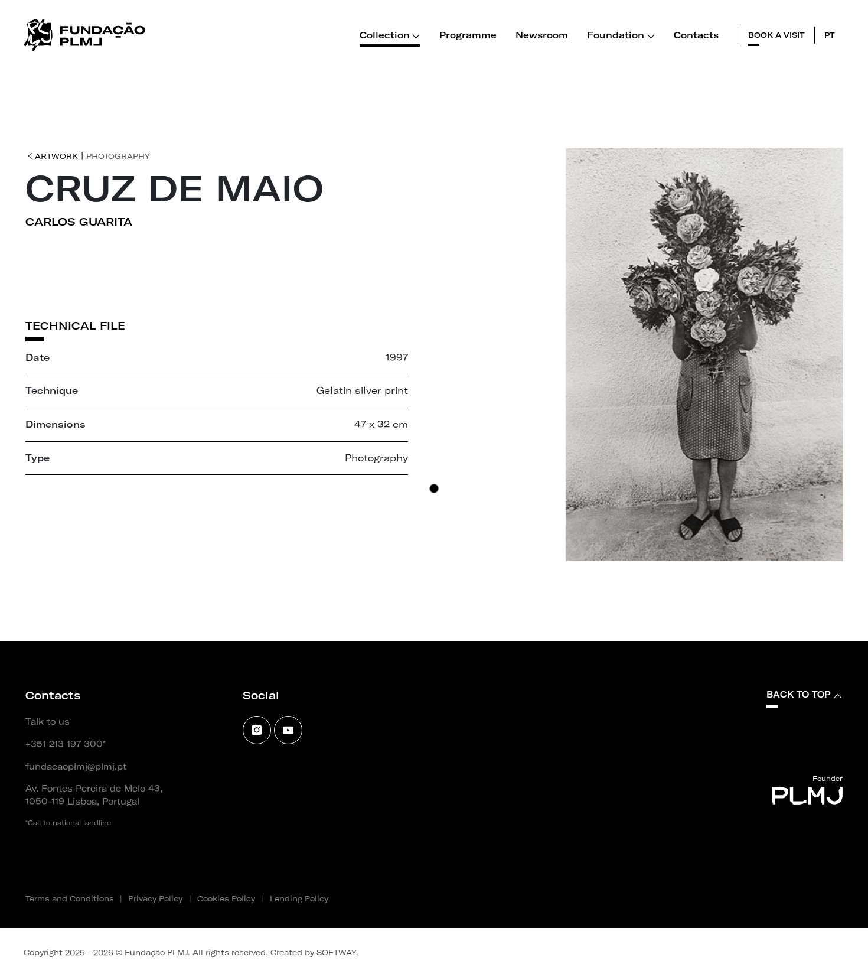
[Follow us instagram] (257, 730)
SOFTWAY (336, 952)
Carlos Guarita (78, 221)
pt (829, 35)
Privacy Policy (155, 898)
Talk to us (47, 722)
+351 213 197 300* (65, 744)
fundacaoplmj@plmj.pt (75, 766)
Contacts (696, 35)
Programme (468, 35)
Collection (385, 35)
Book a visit (776, 35)
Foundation (615, 35)
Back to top (798, 694)
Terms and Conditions (69, 898)
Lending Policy (299, 898)
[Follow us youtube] (288, 730)
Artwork (56, 156)
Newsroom (541, 35)
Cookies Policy (226, 898)
